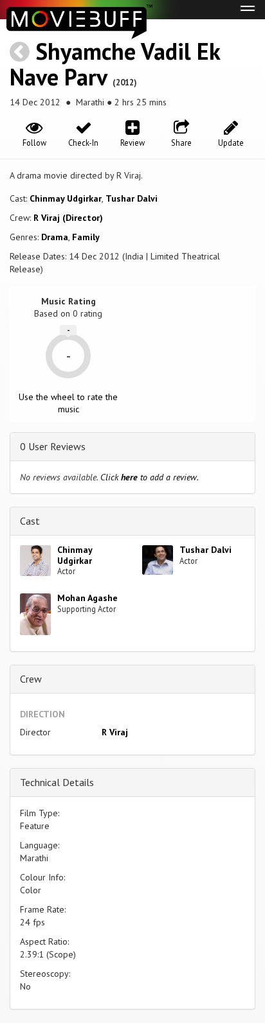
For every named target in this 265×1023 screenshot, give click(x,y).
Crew (31, 678)
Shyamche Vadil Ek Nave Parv (115, 64)
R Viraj (115, 732)
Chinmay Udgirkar (66, 198)
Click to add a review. (149, 477)
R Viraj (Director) (68, 217)
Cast (30, 520)
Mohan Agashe (87, 598)
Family (86, 237)
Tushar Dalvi (131, 198)
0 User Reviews (53, 446)
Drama (54, 237)
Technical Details (57, 782)
